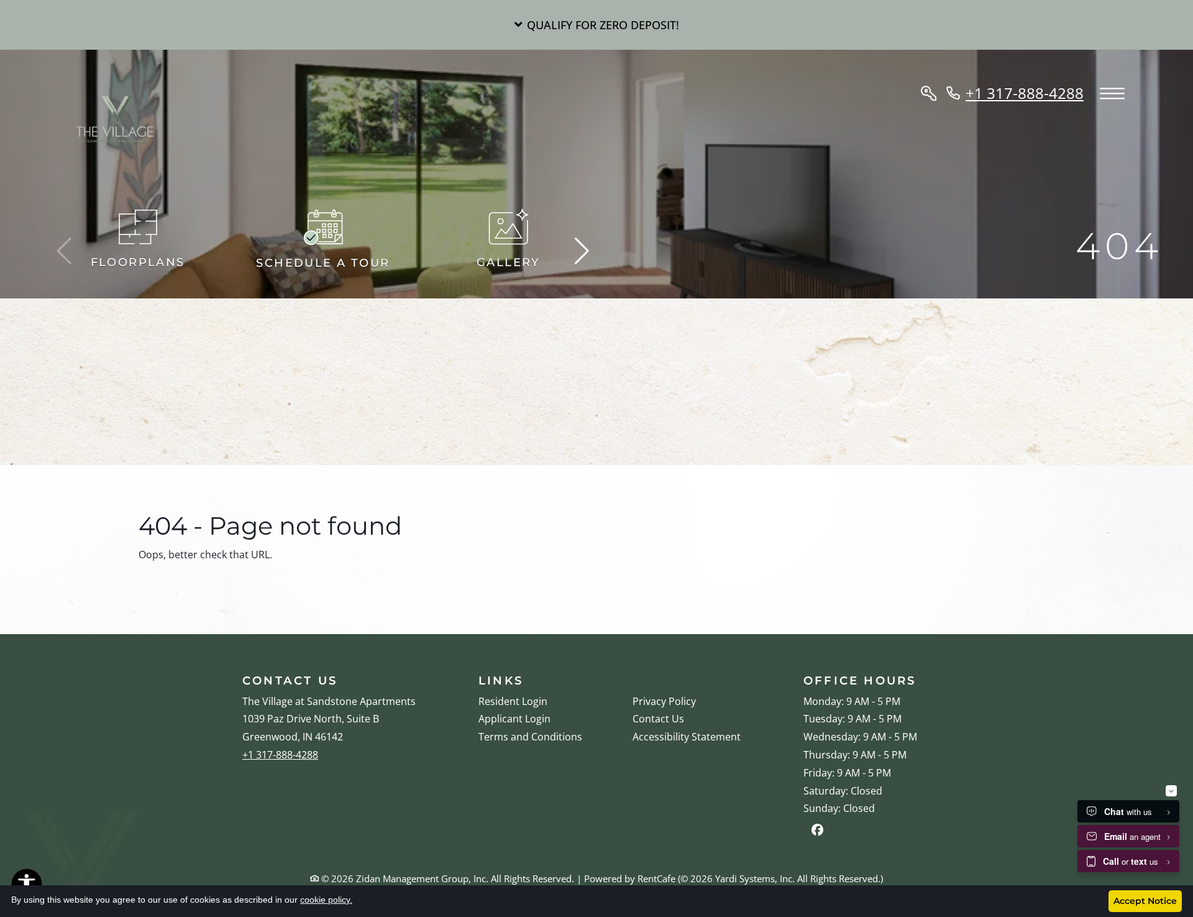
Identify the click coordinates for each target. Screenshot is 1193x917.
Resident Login (512, 701)
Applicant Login (514, 718)
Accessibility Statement (687, 736)
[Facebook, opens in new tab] (817, 832)
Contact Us (658, 719)
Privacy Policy (664, 701)
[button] (596, 25)
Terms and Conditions (530, 736)
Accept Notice (1145, 900)
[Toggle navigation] (1112, 94)
